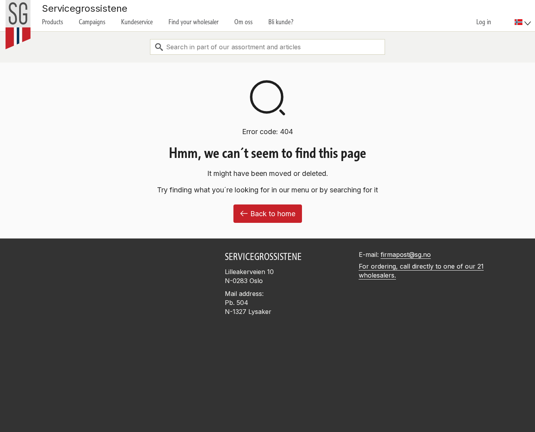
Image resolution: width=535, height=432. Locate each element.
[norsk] (523, 22)
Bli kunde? (281, 21)
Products (52, 21)
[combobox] (267, 47)
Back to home (272, 214)
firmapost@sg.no (406, 254)
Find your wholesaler (193, 21)
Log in (483, 21)
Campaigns (92, 21)
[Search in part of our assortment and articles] (159, 47)
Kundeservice (137, 21)
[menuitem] (524, 15)
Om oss (243, 21)
